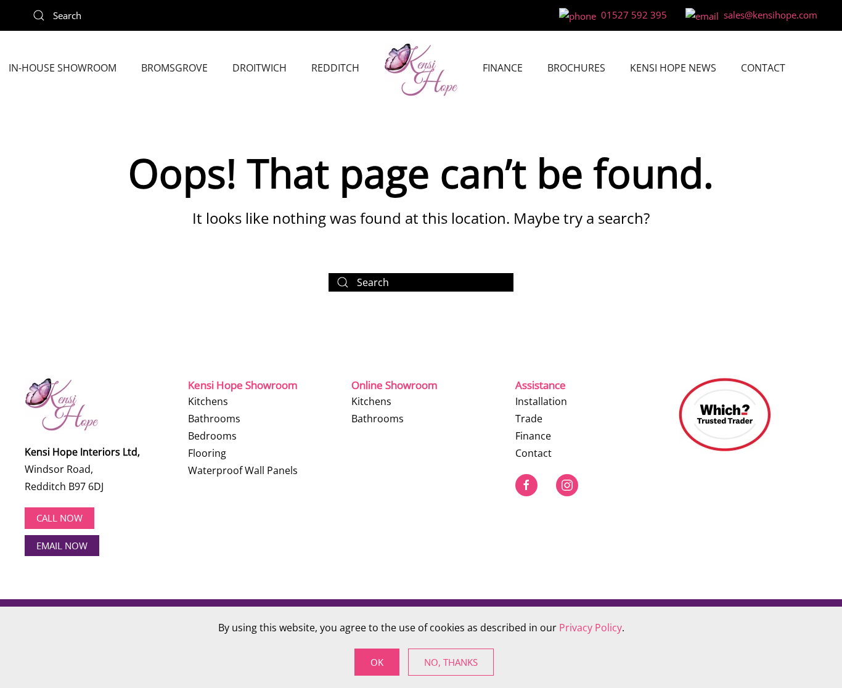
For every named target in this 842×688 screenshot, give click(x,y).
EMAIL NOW (62, 545)
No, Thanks (451, 662)
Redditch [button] (335, 68)
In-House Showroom (62, 68)
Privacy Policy (590, 627)
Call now (59, 518)
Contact (763, 68)
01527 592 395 (631, 15)
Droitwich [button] (259, 68)
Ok (376, 662)
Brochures (576, 68)
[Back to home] (421, 69)
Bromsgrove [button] (174, 68)
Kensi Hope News (673, 68)
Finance (503, 68)
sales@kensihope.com (768, 15)
